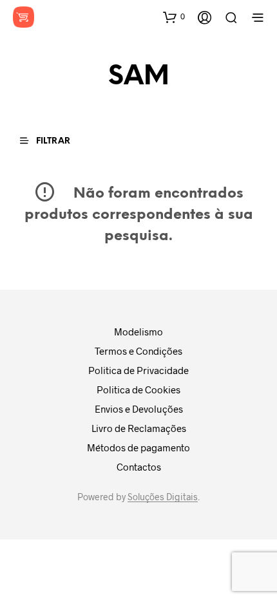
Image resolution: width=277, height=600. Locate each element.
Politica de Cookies (138, 389)
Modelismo (138, 331)
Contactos (139, 467)
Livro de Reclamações (138, 428)
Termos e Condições (138, 351)
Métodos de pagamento (138, 447)
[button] (174, 16)
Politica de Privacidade (138, 370)
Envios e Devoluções (139, 409)
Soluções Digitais (163, 497)
